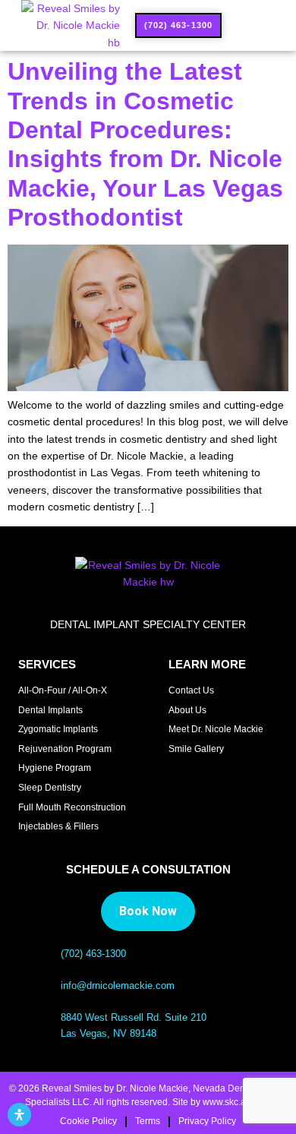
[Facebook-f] (194, 777)
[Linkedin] (216, 777)
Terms (147, 1121)
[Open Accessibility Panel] (19, 1114)
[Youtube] (239, 777)
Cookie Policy (88, 1121)
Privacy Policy (207, 1121)
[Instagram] (172, 777)
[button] (246, 25)
